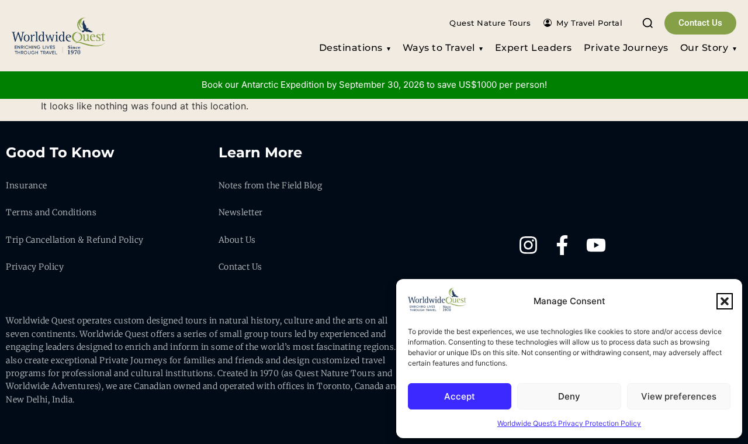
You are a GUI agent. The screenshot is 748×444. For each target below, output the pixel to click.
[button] (724, 301)
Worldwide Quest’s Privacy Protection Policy (569, 423)
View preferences (678, 396)
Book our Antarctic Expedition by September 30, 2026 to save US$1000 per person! (374, 84)
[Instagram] (528, 245)
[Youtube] (596, 245)
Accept (459, 396)
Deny (569, 396)
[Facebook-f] (562, 245)
